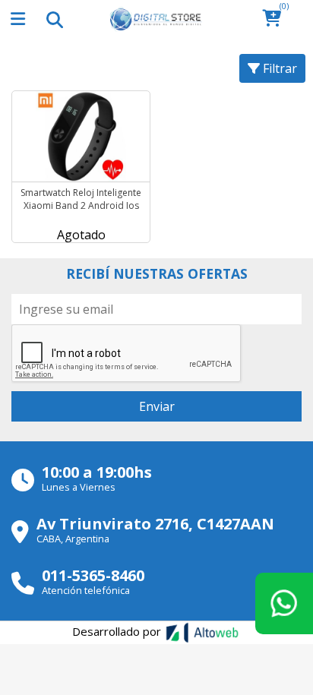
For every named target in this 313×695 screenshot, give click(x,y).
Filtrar (278, 68)
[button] (276, 19)
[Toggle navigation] (54, 19)
